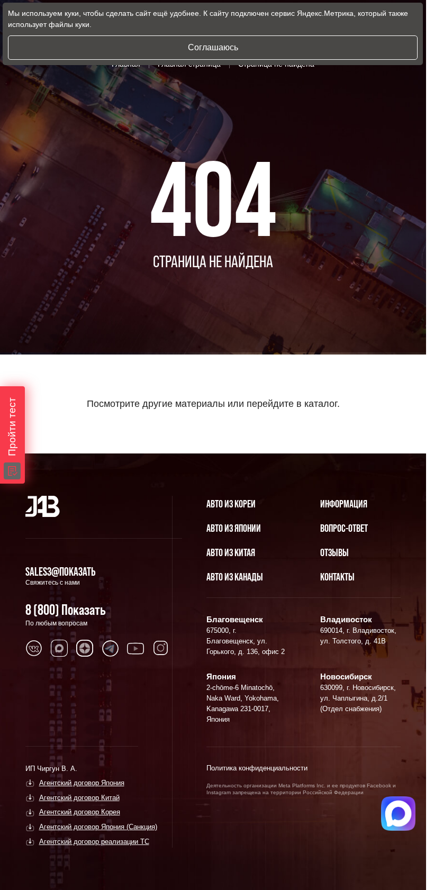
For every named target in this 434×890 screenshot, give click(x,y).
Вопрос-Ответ (344, 528)
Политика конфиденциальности (257, 768)
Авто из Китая (230, 552)
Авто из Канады (234, 577)
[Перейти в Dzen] (84, 648)
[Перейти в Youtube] (135, 648)
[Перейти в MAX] (59, 648)
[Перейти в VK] (33, 648)
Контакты (337, 577)
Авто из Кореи (231, 504)
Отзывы (334, 552)
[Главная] (42, 506)
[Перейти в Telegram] (110, 648)
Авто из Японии (233, 528)
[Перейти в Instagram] (160, 648)
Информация (343, 504)
